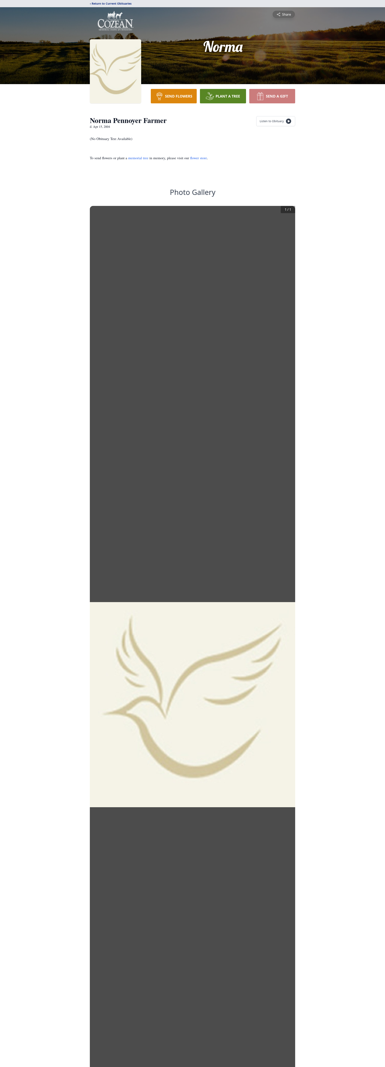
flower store (198, 157)
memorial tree (138, 157)
